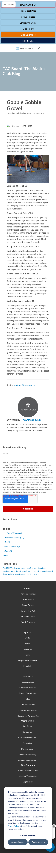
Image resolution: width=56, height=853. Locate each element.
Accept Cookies (17, 842)
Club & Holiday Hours (27, 737)
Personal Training (28, 594)
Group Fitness (28, 16)
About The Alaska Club (28, 770)
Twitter (12, 435)
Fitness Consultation (28, 693)
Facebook (8, 435)
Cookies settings (28, 835)
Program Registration (27, 760)
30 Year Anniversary (14, 537)
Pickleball (27, 666)
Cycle (27, 638)
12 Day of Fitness (13, 533)
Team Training (28, 599)
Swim (27, 643)
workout (17, 385)
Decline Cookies (38, 842)
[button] (9, 4)
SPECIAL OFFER (28, 4)
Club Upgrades (28, 34)
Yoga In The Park (28, 611)
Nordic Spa (28, 40)
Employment (28, 782)
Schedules (27, 743)
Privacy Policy (13, 826)
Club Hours (28, 28)
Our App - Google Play (28, 710)
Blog (28, 699)
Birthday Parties (28, 22)
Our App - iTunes (28, 704)
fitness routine (28, 385)
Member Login (27, 749)
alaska (8, 551)
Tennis (27, 655)
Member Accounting (27, 754)
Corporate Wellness (28, 687)
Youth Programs (28, 622)
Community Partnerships (28, 716)
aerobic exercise (12, 546)
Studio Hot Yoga (28, 616)
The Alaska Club (20, 113)
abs (7, 542)
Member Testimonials (28, 776)
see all (5, 555)
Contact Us (27, 732)
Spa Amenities (28, 682)
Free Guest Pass (28, 10)
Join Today (27, 726)
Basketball (27, 649)
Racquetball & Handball (27, 660)
